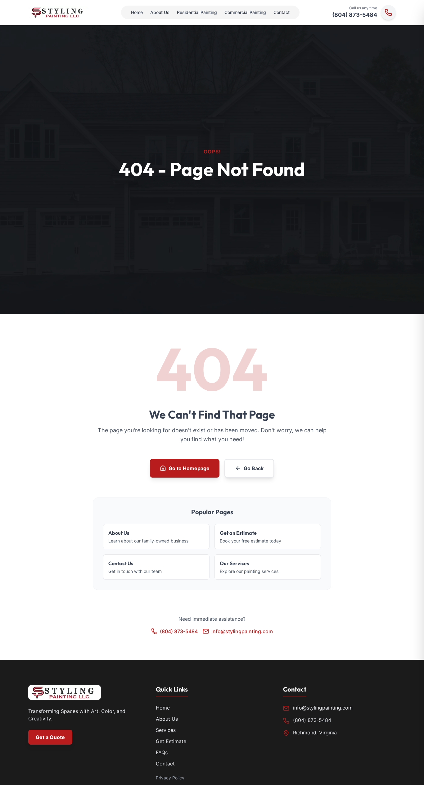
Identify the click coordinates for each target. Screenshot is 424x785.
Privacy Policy (170, 777)
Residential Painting (197, 12)
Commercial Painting (245, 12)
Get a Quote (50, 737)
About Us (159, 12)
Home (137, 12)
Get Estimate (171, 741)
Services (166, 730)
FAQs (162, 752)
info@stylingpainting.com (323, 708)
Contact (281, 12)
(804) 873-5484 (354, 14)
